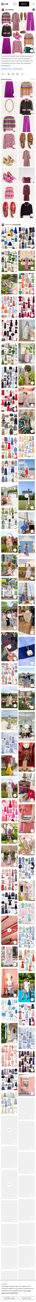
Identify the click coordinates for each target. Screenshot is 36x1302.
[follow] (33, 9)
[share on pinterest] (13, 74)
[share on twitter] (17, 74)
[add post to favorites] (31, 50)
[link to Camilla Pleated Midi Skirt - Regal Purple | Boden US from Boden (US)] (9, 89)
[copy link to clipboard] (22, 74)
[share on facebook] (8, 74)
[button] (33, 4)
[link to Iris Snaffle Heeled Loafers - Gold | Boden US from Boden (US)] (9, 158)
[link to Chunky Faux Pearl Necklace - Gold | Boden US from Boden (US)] (9, 106)
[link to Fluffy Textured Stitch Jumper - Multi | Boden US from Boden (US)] (9, 124)
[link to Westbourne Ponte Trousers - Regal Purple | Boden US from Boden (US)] (26, 124)
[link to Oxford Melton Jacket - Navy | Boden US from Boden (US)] (26, 210)
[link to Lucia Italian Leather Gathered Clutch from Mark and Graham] (26, 175)
